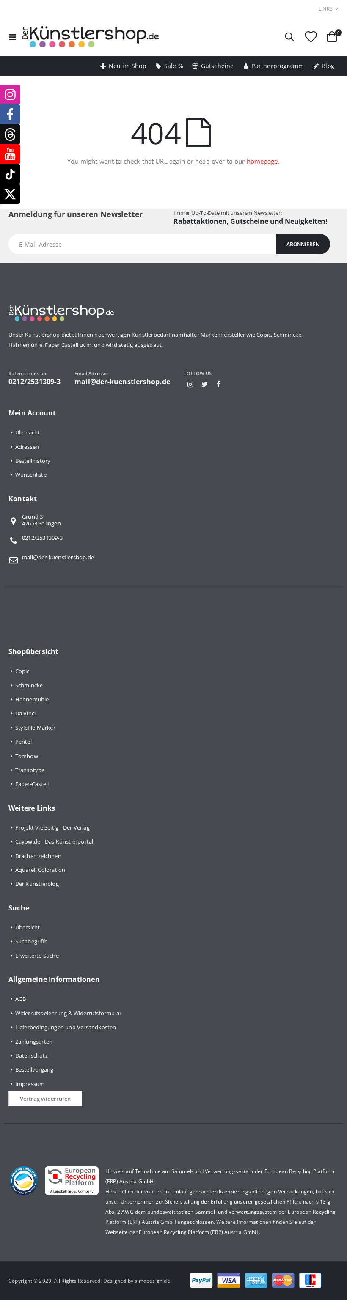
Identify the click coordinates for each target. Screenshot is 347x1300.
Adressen (27, 447)
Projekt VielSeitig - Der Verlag (52, 827)
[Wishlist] (310, 37)
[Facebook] (218, 384)
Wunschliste (31, 474)
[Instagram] (190, 384)
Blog (328, 66)
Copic (22, 671)
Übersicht (27, 432)
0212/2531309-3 (42, 537)
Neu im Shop (127, 66)
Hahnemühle (32, 699)
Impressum (30, 1084)
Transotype (30, 770)
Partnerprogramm (277, 66)
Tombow (26, 756)
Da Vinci (25, 713)
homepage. (263, 161)
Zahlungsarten (34, 1041)
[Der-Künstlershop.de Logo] (90, 36)
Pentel (23, 741)
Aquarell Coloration (40, 870)
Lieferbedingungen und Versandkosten (65, 1027)
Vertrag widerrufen (45, 1098)
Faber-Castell (32, 784)
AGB (20, 999)
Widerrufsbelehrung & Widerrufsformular (68, 1013)
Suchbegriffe (31, 941)
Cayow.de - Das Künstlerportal (54, 841)
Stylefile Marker (35, 727)
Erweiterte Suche (37, 955)
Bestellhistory (33, 460)
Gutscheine (217, 66)
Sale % (173, 66)
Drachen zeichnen (38, 856)
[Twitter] (204, 384)
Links (326, 8)
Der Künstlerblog (37, 884)
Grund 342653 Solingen (41, 520)
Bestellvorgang (34, 1069)
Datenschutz (31, 1055)
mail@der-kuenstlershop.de (58, 557)
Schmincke (29, 685)
